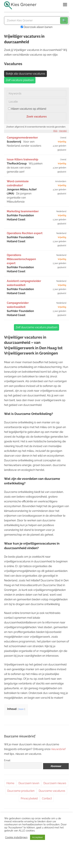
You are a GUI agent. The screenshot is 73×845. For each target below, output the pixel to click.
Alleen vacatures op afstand (28, 108)
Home (10, 783)
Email (7, 760)
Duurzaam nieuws (54, 783)
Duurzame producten (20, 790)
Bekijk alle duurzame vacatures (25, 73)
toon (21, 709)
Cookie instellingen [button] (16, 837)
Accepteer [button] (37, 837)
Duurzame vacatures (52, 790)
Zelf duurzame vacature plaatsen (36, 327)
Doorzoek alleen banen (37, 27)
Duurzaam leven (29, 783)
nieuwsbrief (58, 749)
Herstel (63, 131)
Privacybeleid (29, 798)
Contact (47, 798)
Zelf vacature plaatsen (20, 80)
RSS (55, 131)
